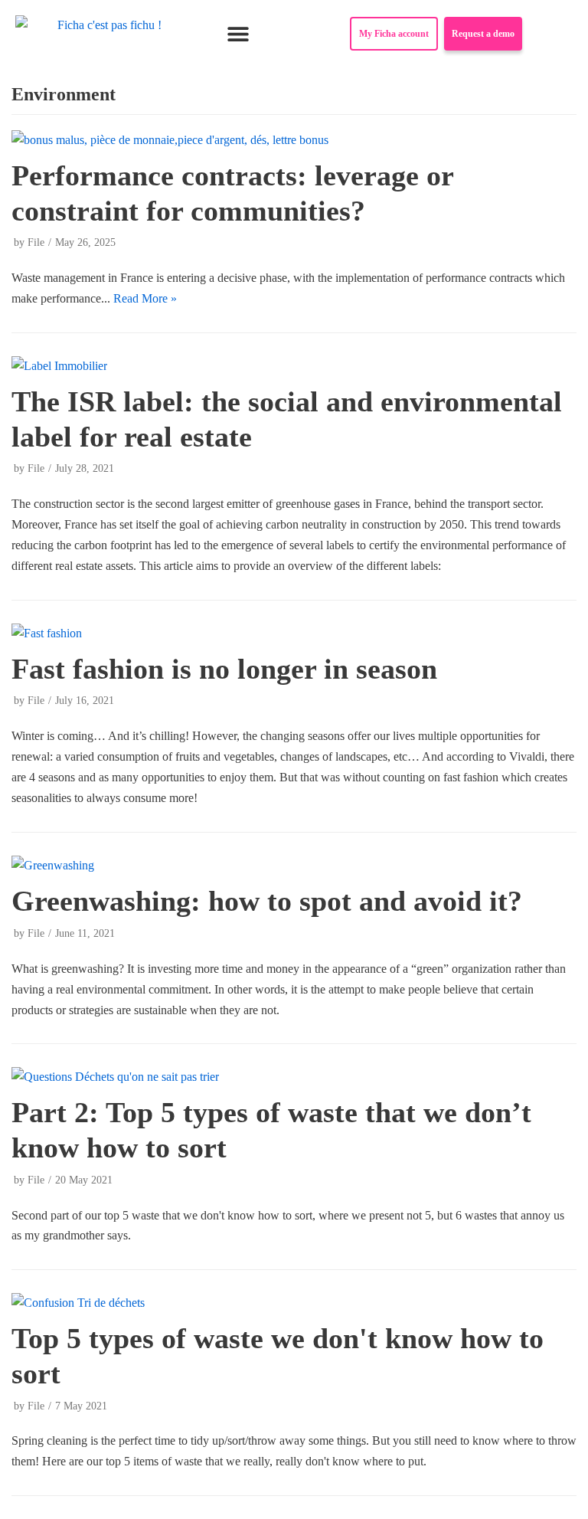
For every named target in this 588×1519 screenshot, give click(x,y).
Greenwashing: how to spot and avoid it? (266, 901)
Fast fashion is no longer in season (224, 669)
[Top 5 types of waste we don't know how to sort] (78, 1302)
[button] (238, 34)
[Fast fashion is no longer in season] (46, 633)
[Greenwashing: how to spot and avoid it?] (52, 865)
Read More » (145, 298)
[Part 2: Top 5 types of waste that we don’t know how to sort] (115, 1076)
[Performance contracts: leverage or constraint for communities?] (169, 139)
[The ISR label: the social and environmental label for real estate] (59, 365)
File (36, 242)
